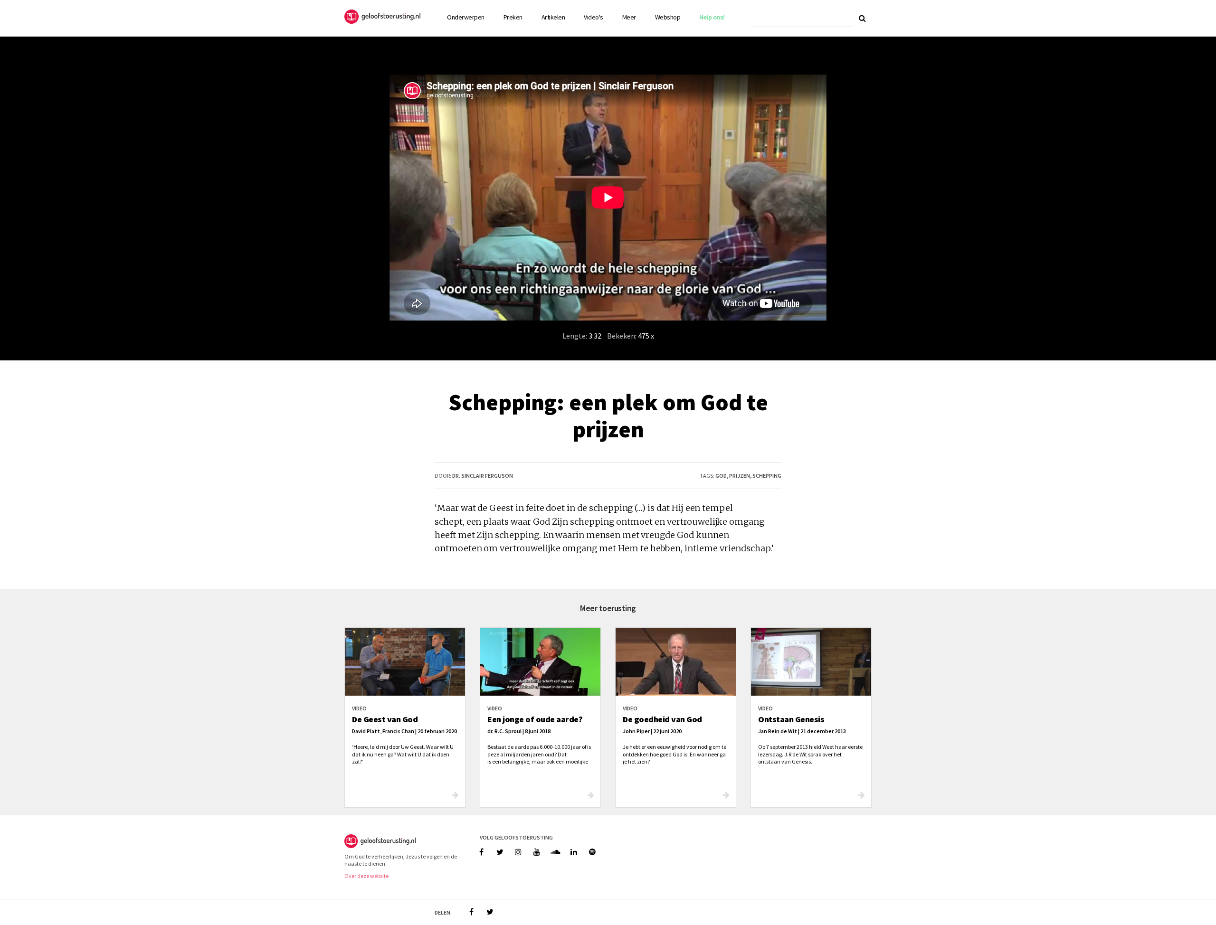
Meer (629, 17)
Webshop (668, 17)
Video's (593, 17)
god (721, 475)
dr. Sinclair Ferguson (482, 475)
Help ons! (712, 17)
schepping (766, 475)
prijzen (739, 475)
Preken (513, 17)
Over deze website (366, 875)
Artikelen (553, 17)
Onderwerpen (465, 17)
